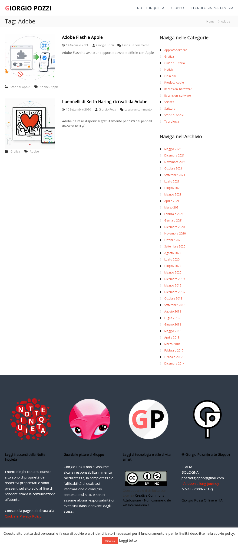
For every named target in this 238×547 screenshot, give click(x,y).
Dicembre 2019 (174, 279)
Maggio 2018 (172, 331)
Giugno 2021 (172, 188)
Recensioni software (177, 96)
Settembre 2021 (174, 175)
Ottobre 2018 (173, 298)
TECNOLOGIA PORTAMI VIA (212, 8)
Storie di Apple (20, 87)
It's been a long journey (200, 483)
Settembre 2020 (174, 246)
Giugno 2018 (172, 324)
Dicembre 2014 (174, 363)
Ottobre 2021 (173, 168)
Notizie (169, 70)
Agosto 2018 (172, 311)
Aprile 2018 (171, 337)
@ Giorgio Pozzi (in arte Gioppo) (206, 454)
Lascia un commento (135, 45)
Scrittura (169, 109)
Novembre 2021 (175, 162)
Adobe (44, 87)
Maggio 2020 (172, 272)
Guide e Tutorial (174, 63)
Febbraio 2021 (174, 214)
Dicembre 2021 (174, 155)
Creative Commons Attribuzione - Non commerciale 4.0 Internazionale (147, 500)
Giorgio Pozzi (105, 45)
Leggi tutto (128, 540)
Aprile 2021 (171, 201)
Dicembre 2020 (174, 227)
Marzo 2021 (172, 207)
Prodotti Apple (174, 83)
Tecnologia (171, 122)
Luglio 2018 (171, 318)
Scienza (169, 102)
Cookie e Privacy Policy (23, 516)
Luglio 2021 (171, 181)
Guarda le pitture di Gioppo (84, 454)
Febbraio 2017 (174, 350)
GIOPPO (177, 8)
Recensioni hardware (178, 89)
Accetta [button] (110, 540)
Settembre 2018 (174, 305)
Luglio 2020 (171, 259)
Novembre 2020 (175, 233)
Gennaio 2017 (173, 357)
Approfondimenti (175, 50)
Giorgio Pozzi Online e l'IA (202, 500)
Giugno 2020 (172, 266)
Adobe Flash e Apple (82, 37)
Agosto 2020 (172, 253)
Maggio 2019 (172, 285)
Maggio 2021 (172, 194)
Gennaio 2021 (173, 220)
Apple (55, 87)
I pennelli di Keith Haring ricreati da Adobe (104, 101)
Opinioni (170, 76)
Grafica (15, 151)
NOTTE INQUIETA (150, 8)
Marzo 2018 (172, 344)
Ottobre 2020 (173, 240)
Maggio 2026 (172, 149)
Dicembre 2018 (174, 292)
